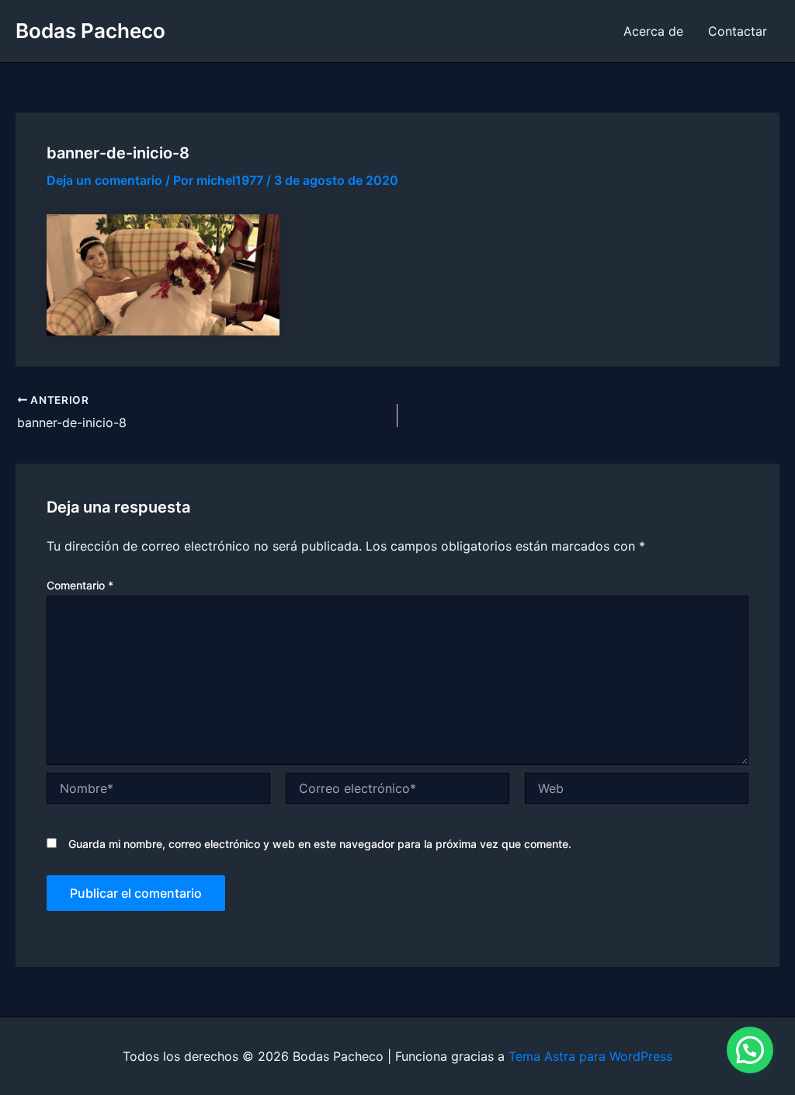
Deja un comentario (104, 180)
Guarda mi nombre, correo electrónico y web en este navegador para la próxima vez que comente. (319, 843)
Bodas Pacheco (90, 31)
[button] (750, 1050)
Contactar (737, 31)
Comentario (80, 585)
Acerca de (653, 31)
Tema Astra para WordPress (590, 1056)
